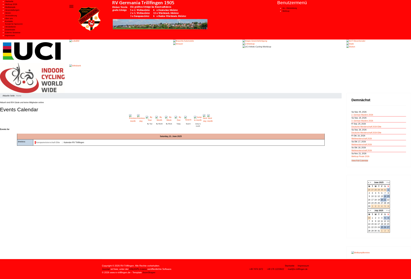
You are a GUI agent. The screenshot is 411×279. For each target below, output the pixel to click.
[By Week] (169, 118)
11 (376, 196)
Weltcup (285, 11)
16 (369, 200)
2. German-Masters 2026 (362, 115)
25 (375, 203)
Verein (8, 13)
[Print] (341, 107)
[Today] (179, 118)
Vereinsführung (11, 16)
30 (369, 206)
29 (388, 203)
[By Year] (150, 118)
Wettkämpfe (10, 7)
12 (379, 196)
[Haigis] (292, 41)
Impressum (10, 35)
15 (388, 196)
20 (382, 200)
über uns (9, 18)
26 (379, 203)
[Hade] (378, 43)
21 (385, 200)
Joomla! (106, 269)
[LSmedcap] (292, 43)
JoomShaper (148, 272)
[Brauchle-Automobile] (205, 41)
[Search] (188, 118)
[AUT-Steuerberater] (378, 41)
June (376, 182)
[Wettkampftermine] (378, 252)
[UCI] (32, 51)
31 (379, 231)
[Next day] (205, 118)
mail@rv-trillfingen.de (297, 269)
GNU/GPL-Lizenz (138, 269)
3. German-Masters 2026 (362, 121)
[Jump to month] (198, 118)
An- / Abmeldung (289, 8)
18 (375, 200)
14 (385, 196)
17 (372, 200)
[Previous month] (133, 118)
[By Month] (159, 118)
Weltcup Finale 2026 (360, 156)
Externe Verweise (12, 32)
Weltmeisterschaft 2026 (361, 138)
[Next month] (210, 118)
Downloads (10, 30)
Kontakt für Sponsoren (14, 24)
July (376, 210)
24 (372, 203)
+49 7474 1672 (256, 269)
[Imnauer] (205, 43)
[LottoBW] (119, 52)
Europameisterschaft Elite (48, 142)
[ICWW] (32, 78)
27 (382, 203)
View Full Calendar (359, 160)
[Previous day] (141, 118)
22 (388, 200)
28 (385, 203)
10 (372, 196)
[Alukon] (378, 46)
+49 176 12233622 (275, 269)
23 (369, 203)
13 (382, 196)
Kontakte (9, 21)
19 (379, 200)
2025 (381, 182)
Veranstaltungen (12, 10)
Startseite (9, 1)
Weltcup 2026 (11, 4)
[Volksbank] (119, 76)
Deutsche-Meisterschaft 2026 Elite (366, 127)
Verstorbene (10, 27)
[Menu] (71, 6)
